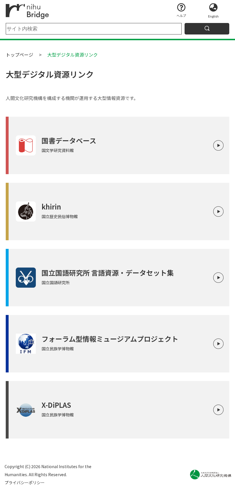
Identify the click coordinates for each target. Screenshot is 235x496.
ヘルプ (181, 15)
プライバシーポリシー (25, 482)
